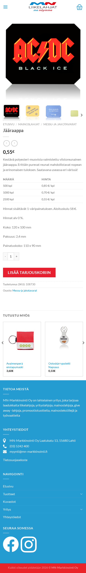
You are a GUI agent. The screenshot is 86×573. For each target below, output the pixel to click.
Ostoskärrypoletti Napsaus (59, 365)
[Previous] (9, 62)
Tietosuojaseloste (15, 460)
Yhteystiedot (12, 517)
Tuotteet (9, 494)
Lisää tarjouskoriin (29, 272)
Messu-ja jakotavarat (60, 124)
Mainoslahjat (29, 124)
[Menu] (5, 7)
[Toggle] (81, 493)
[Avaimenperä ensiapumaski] (22, 341)
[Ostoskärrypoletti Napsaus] (64, 341)
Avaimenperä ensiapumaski (14, 365)
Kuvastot (9, 501)
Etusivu (8, 124)
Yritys (7, 509)
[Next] (76, 62)
